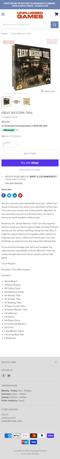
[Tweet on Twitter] (9, 195)
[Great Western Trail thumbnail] (6, 101)
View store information (14, 183)
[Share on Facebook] (3, 195)
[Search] (55, 24)
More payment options (30, 169)
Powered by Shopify (30, 454)
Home (4, 33)
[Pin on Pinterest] (20, 195)
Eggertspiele (11, 117)
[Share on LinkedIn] (15, 195)
